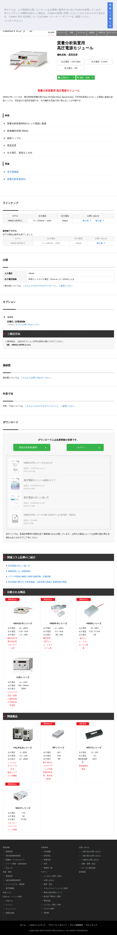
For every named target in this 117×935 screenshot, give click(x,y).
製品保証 (47, 901)
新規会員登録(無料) (28, 447)
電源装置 (9, 852)
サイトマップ (91, 925)
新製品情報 (10, 913)
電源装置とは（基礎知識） (20, 571)
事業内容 (47, 860)
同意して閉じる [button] (110, 15)
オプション (82, 32)
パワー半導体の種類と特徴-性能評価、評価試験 (29, 576)
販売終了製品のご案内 (52, 896)
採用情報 (82, 872)
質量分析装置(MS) (16, 179)
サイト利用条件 (76, 925)
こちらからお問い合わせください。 (27, 325)
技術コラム (7, 892)
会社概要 (47, 852)
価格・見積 (84, 77)
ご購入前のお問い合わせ (91, 852)
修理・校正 (48, 884)
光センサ (9, 868)
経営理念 (47, 856)
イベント (9, 905)
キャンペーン (11, 909)
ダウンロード (112, 32)
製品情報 (6, 847)
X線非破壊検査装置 (13, 856)
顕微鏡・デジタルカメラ (15, 860)
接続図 (91, 32)
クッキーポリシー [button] (14, 20)
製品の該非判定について (53, 892)
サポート (44, 872)
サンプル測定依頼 (88, 868)
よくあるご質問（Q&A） (53, 876)
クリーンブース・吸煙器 (15, 884)
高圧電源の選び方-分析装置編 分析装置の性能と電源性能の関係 (37, 582)
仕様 (71, 32)
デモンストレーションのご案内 (56, 888)
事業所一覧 (48, 868)
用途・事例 (7, 872)
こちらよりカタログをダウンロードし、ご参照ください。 (49, 286)
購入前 (86, 220)
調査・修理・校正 (88, 864)
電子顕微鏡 (13, 172)
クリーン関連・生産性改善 (16, 864)
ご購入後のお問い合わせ (91, 856)
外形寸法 (102, 32)
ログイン (81, 447)
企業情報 (44, 847)
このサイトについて (37, 925)
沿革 (45, 864)
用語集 (46, 913)
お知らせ (9, 901)
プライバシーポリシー (57, 925)
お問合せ (65, 77)
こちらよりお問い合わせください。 (37, 377)
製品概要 (51, 32)
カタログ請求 (49, 909)
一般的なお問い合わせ (90, 860)
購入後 (99, 220)
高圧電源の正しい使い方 (19, 566)
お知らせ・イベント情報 (12, 897)
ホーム (23, 925)
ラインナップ (61, 32)
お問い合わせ (49, 880)
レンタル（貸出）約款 (52, 905)
